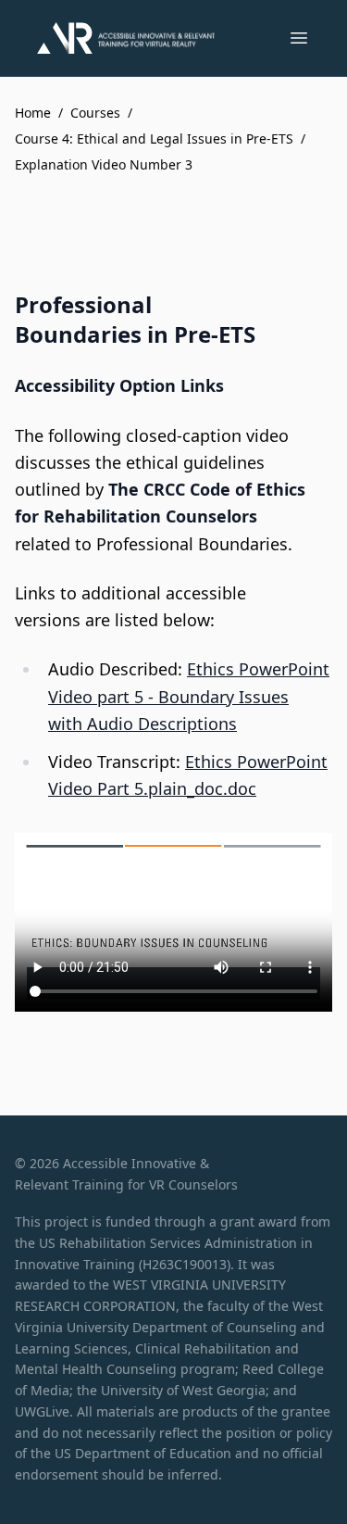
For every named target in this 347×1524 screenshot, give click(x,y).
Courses (95, 112)
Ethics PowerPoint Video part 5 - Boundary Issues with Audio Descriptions (188, 696)
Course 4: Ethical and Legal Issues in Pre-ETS (154, 138)
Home (33, 112)
